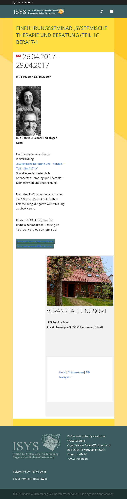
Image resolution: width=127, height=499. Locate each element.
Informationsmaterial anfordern (34, 246)
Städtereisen (76, 372)
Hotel (62, 372)
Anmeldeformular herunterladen (35, 241)
